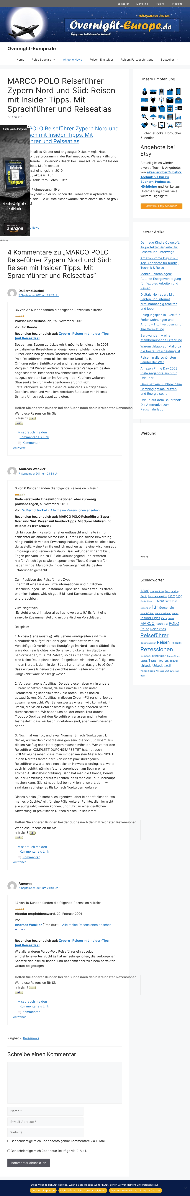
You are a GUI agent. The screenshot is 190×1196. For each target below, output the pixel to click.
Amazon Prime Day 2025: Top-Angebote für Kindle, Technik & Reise (159, 263)
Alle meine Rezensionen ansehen (75, 510)
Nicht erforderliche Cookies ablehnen (82, 1190)
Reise (144, 629)
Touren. (163, 660)
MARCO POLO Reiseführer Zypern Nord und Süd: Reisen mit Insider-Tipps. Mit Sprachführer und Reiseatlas (63, 135)
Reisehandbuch (148, 643)
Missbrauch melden (32, 432)
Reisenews (31, 1038)
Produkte (177, 3)
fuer (148, 607)
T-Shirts (160, 3)
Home (20, 59)
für (154, 607)
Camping (175, 596)
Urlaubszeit (161, 665)
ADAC (144, 591)
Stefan (144, 660)
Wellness (160, 671)
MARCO (147, 623)
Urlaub (145, 665)
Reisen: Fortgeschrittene (137, 59)
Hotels (175, 613)
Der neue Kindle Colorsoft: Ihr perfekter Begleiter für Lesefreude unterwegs (160, 247)
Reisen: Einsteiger (101, 59)
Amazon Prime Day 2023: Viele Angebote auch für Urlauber (159, 373)
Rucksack (145, 655)
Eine (174, 601)
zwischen (174, 671)
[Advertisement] (167, 497)
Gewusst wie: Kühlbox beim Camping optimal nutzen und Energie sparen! (161, 388)
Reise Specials (41, 59)
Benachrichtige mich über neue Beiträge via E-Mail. (49, 1151)
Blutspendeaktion (157, 596)
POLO (174, 623)
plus (166, 624)
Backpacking (172, 591)
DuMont (158, 601)
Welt (167, 671)
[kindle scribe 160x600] (15, 235)
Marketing (142, 3)
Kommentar (31, 443)
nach (159, 624)
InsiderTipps (150, 618)
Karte (164, 618)
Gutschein (166, 607)
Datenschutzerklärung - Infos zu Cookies (135, 1190)
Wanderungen (147, 670)
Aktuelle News (72, 59)
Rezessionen (156, 649)
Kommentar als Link (34, 437)
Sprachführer (173, 656)
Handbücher (147, 613)
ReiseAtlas (158, 629)
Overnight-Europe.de (31, 48)
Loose (171, 618)
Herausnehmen (163, 613)
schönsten (159, 656)
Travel (174, 660)
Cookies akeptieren (43, 1190)
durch (168, 601)
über (142, 675)
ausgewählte (157, 591)
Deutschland (146, 601)
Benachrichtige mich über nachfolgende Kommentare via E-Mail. (58, 1141)
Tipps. (153, 660)
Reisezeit (176, 642)
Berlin (143, 596)
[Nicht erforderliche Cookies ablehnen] (185, 1188)
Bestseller (123, 3)
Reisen (163, 642)
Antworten (19, 447)
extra (142, 608)
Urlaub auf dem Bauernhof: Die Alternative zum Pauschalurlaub (160, 404)
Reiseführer (154, 635)
